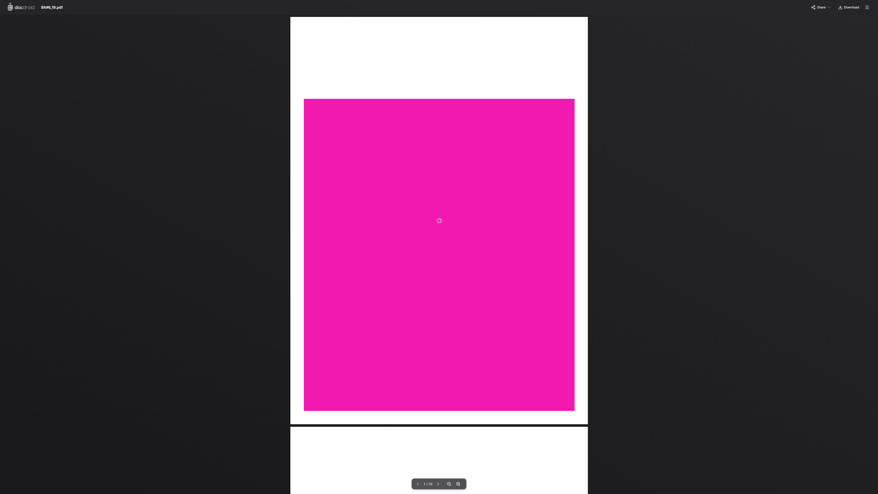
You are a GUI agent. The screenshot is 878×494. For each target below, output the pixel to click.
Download (851, 7)
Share (821, 7)
